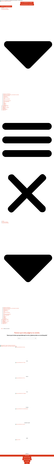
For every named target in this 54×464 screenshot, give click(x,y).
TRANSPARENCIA (4, 109)
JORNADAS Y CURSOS (5, 107)
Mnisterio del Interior (6, 95)
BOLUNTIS (4, 105)
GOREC (4, 104)
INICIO (3, 7)
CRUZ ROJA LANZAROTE (7, 100)
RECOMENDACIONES (5, 105)
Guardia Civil (5, 96)
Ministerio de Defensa (6, 93)
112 (3, 99)
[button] (27, 166)
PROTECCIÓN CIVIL (6, 101)
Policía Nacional (5, 97)
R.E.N (4, 102)
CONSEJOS (4, 106)
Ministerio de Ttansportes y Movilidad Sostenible (11, 94)
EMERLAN (4, 103)
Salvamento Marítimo (6, 99)
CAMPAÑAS (4, 108)
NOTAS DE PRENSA (5, 8)
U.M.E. (4, 98)
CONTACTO (4, 110)
